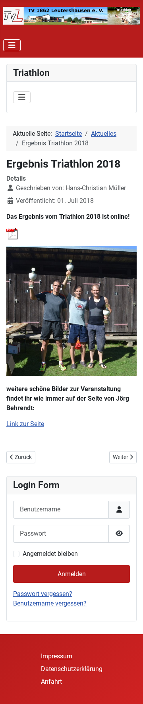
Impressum (56, 656)
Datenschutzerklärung (71, 669)
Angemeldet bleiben (50, 553)
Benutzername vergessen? (50, 603)
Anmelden (72, 574)
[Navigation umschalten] (12, 45)
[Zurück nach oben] (129, 689)
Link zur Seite (25, 424)
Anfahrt (51, 681)
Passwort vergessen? (42, 594)
